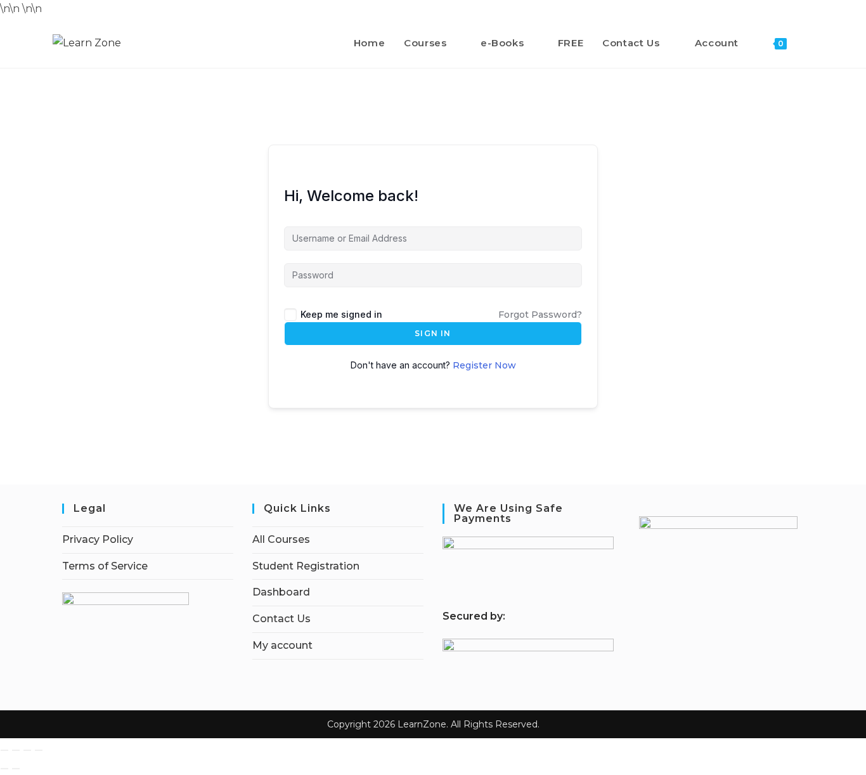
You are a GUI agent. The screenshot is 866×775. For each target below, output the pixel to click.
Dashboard (281, 592)
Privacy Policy (97, 539)
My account (282, 645)
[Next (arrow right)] (15, 768)
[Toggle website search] (809, 43)
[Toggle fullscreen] (15, 750)
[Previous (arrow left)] (4, 768)
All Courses (281, 539)
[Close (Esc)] (38, 750)
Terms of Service (105, 566)
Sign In (433, 333)
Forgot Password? (540, 314)
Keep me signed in (341, 314)
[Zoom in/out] (4, 750)
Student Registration (305, 566)
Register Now (484, 365)
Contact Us (281, 619)
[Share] (27, 750)
